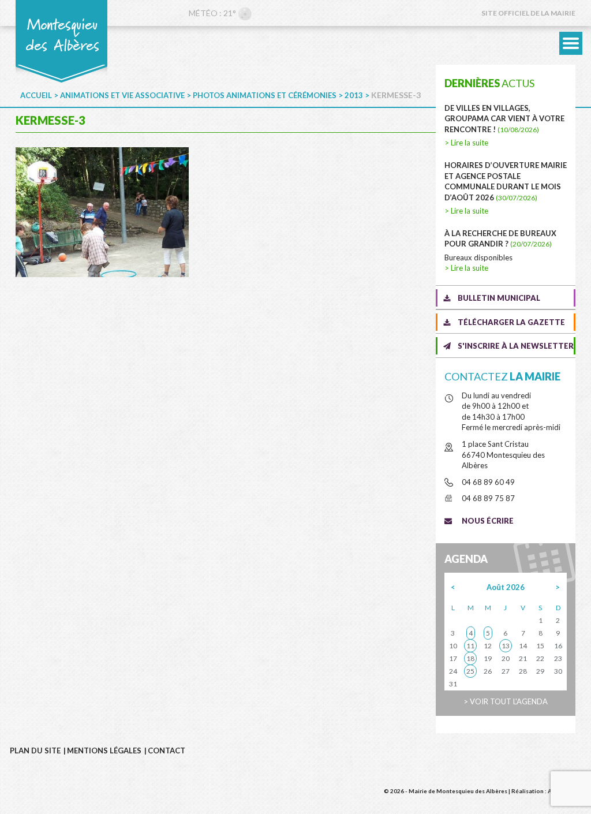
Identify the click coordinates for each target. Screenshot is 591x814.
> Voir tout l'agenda (505, 701)
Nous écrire (488, 520)
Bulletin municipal (499, 298)
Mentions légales (104, 750)
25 (470, 671)
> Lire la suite (466, 142)
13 (506, 645)
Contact (166, 750)
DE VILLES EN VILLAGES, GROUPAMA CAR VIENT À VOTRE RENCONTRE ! (504, 118)
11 (470, 645)
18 (470, 658)
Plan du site (35, 750)
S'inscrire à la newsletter (516, 345)
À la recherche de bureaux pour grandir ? (500, 239)
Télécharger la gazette (511, 322)
